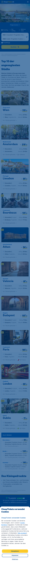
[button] (15, 559)
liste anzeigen (22, 533)
